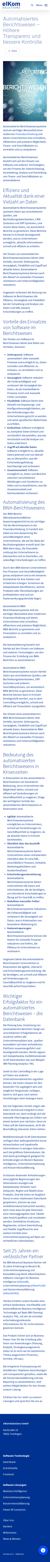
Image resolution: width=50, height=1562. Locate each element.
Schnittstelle (10, 1468)
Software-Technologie (16, 1455)
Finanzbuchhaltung (27, 134)
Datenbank (9, 1462)
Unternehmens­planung (16, 1497)
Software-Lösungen (14, 1485)
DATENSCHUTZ (8, 1554)
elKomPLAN (38, 1285)
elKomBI (23, 1281)
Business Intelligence (15, 1491)
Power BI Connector (14, 1509)
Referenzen (9, 1532)
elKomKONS (11, 1293)
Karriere (7, 1526)
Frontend (8, 1474)
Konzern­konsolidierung (16, 1503)
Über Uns (8, 1520)
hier (20, 1397)
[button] (42, 4)
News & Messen (12, 1538)
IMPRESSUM (19, 1554)
